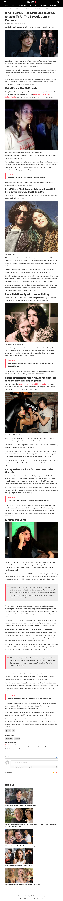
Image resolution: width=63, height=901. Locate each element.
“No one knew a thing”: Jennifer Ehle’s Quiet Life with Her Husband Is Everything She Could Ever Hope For (31, 825)
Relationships (54, 5)
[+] (33, 766)
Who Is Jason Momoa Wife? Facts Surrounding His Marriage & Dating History (30, 364)
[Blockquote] (25, 767)
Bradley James (23, 5)
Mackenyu (33, 5)
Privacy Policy (41, 896)
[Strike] (18, 767)
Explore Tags (27, 896)
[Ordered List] (21, 767)
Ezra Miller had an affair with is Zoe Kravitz (32, 384)
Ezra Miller (17, 738)
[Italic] (14, 767)
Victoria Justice (43, 5)
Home (6, 9)
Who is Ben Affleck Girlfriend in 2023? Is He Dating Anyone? (29, 698)
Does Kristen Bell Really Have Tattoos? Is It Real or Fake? (23, 884)
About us (20, 896)
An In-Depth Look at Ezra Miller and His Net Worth (26, 177)
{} (31, 766)
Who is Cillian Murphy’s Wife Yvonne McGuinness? (20, 805)
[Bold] (12, 767)
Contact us (34, 896)
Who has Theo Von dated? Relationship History (20, 846)
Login (56, 757)
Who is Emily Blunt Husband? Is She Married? (19, 865)
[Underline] (16, 767)
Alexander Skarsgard (10, 5)
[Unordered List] (23, 767)
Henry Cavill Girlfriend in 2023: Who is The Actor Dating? (29, 500)
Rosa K (8, 23)
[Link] (29, 767)
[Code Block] (27, 767)
